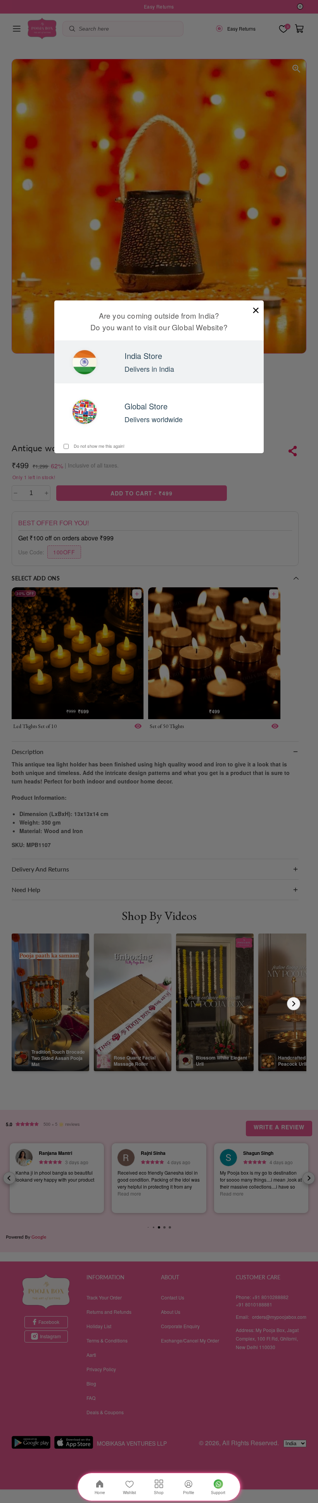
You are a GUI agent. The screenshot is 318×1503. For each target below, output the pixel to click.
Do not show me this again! (98, 446)
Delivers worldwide (153, 419)
